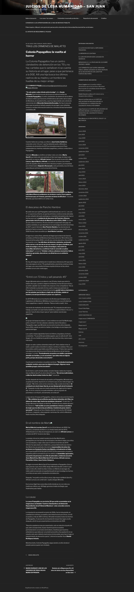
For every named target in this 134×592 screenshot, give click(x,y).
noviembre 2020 (83, 274)
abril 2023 (82, 175)
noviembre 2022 (83, 192)
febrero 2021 (82, 263)
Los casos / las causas (46, 18)
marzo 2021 (82, 260)
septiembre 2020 (84, 280)
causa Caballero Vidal (85, 301)
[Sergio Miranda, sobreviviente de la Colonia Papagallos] (32, 88)
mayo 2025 (82, 138)
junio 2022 (82, 209)
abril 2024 (82, 155)
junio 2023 (82, 168)
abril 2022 (81, 216)
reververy (81, 342)
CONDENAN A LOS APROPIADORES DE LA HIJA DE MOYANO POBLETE (48, 23)
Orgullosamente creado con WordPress (36, 587)
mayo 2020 (82, 284)
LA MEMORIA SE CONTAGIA (87, 53)
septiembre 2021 (84, 240)
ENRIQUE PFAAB (35, 85)
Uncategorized (83, 345)
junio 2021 (82, 250)
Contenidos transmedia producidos (68, 18)
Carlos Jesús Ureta (44, 43)
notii (80, 335)
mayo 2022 (82, 212)
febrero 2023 (82, 182)
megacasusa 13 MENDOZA (87, 318)
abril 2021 (81, 257)
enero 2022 (82, 226)
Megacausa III (83, 328)
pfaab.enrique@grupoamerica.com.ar (54, 85)
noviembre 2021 (83, 233)
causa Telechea (83, 311)
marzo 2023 (82, 178)
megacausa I (82, 322)
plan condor (82, 339)
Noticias (81, 332)
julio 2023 (81, 165)
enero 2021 (82, 267)
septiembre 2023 (84, 161)
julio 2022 (81, 206)
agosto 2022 (82, 202)
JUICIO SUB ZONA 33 (85, 315)
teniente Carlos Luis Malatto (46, 449)
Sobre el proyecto (31, 18)
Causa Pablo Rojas (84, 308)
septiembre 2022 (84, 199)
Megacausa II (83, 325)
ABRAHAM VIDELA (84, 294)
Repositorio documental (90, 18)
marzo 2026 (82, 131)
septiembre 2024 (84, 151)
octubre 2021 (82, 236)
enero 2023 (82, 185)
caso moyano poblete (85, 298)
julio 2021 (81, 246)
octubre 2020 (83, 277)
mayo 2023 (82, 172)
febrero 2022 (82, 223)
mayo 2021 (82, 253)
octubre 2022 (83, 195)
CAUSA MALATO (33, 555)
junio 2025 (82, 134)
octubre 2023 (83, 158)
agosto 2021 (82, 243)
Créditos (103, 18)
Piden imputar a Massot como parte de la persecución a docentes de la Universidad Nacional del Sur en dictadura (59, 27)
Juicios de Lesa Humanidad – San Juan (65, 6)
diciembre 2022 (83, 189)
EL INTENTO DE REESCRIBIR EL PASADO (38, 31)
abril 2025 (82, 141)
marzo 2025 (82, 144)
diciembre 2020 (83, 270)
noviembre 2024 (83, 148)
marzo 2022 (82, 219)
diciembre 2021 (83, 229)
